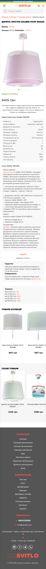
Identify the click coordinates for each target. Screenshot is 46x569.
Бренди (23, 490)
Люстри (23, 439)
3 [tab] (24, 89)
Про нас (23, 480)
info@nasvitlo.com (24, 525)
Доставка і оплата (23, 494)
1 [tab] (18, 89)
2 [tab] (21, 89)
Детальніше (36, 279)
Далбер (6, 227)
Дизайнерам (23, 487)
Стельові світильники (23, 443)
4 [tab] (27, 89)
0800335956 (24, 520)
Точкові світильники (23, 446)
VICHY (28, 30)
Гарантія (23, 254)
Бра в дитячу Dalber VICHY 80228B (12, 346)
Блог (23, 483)
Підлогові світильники (23, 461)
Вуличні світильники (23, 465)
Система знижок (23, 501)
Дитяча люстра (9, 172)
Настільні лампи (23, 457)
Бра (23, 454)
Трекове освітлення (23, 450)
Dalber (12, 27)
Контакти (23, 505)
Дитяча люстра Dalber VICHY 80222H (12, 405)
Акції (23, 468)
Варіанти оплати (23, 258)
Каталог (23, 509)
